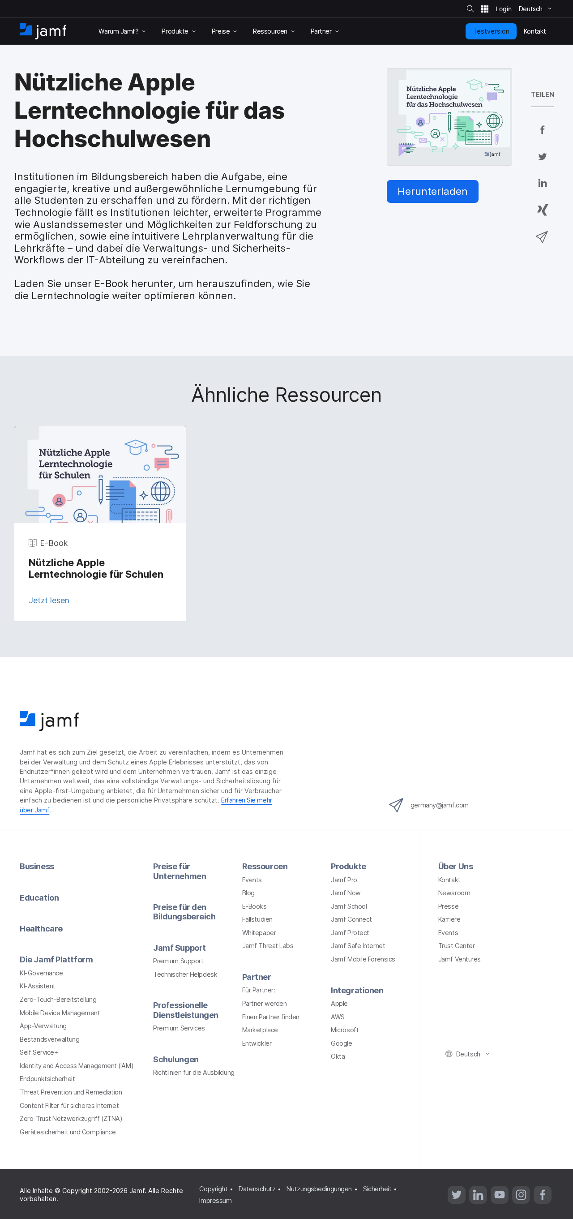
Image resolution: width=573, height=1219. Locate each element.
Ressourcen (265, 866)
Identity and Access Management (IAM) (76, 1065)
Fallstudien (257, 919)
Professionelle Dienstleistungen (185, 1009)
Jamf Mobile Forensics (363, 959)
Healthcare (41, 928)
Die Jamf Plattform (56, 959)
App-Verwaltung (43, 1026)
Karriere (449, 919)
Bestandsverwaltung (49, 1039)
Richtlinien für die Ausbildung (194, 1072)
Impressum (215, 1200)
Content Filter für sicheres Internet (69, 1105)
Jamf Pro (344, 880)
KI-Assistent (38, 986)
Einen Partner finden (270, 1017)
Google (341, 1043)
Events (252, 880)
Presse (448, 906)
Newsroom (454, 893)
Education (39, 897)
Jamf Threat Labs (268, 945)
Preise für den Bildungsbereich (184, 911)
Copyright (213, 1189)
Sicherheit (377, 1189)
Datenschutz (257, 1189)
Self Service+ (39, 1052)
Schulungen (176, 1059)
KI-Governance (41, 973)
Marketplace (260, 1030)
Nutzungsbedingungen (318, 1189)
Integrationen (357, 990)
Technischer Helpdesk (185, 974)
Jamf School (349, 906)
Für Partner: (258, 990)
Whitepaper (259, 932)
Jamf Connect (351, 919)
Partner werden (264, 1003)
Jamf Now (345, 893)
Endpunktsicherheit (47, 1078)
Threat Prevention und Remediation (71, 1092)
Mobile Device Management (60, 1013)
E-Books (254, 906)
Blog (248, 893)
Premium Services (179, 1028)
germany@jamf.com (440, 805)
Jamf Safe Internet (358, 945)
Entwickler (257, 1043)
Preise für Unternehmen (179, 871)
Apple (339, 1003)
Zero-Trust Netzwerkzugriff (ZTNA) (71, 1118)
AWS (338, 1017)
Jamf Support (179, 948)
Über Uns (455, 866)
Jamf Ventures (459, 959)
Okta (338, 1056)
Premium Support (178, 961)
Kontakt (449, 880)
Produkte (348, 866)
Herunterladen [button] (433, 191)
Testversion (491, 31)
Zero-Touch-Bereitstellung (58, 999)
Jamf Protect (350, 932)
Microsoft (345, 1030)
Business (37, 866)
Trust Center (456, 945)
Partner (256, 977)
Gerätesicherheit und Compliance (67, 1132)
